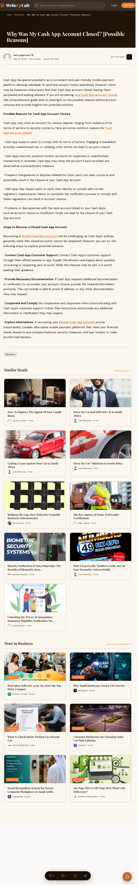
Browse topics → (123, 370)
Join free (128, 5)
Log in (114, 5)
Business (19, 15)
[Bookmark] (75, 876)
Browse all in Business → (119, 644)
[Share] (85, 876)
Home (9, 15)
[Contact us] (127, 876)
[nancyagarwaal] (7, 57)
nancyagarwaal (21, 55)
